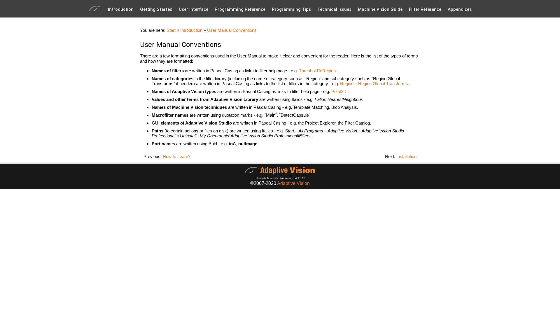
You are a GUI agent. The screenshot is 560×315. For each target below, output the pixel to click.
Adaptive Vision (293, 183)
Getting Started (156, 9)
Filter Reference (425, 9)
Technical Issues (334, 9)
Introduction (121, 9)
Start (171, 30)
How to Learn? (176, 156)
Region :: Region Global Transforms (374, 83)
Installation (406, 156)
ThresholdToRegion (317, 70)
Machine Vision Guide (380, 9)
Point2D (338, 91)
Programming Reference (240, 9)
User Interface (193, 9)
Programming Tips (291, 9)
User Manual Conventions (232, 30)
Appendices (460, 9)
